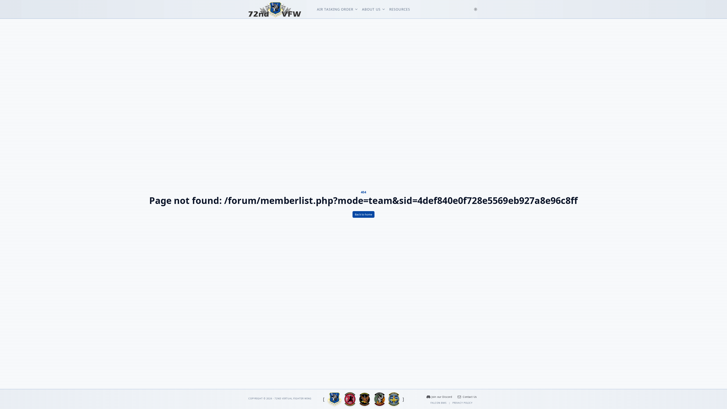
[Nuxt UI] (274, 9)
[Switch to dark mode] (476, 9)
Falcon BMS (439, 402)
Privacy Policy (462, 402)
